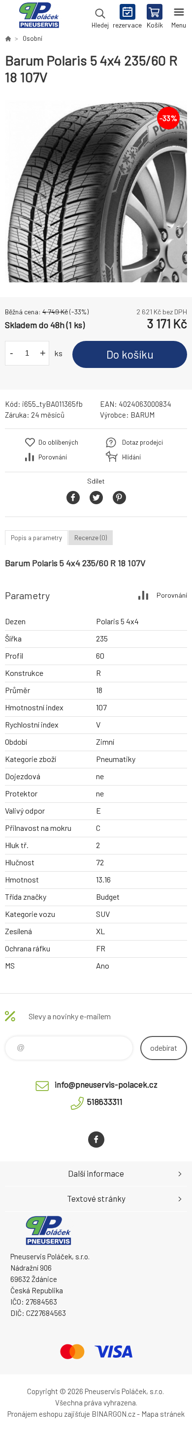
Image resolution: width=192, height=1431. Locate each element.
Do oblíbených (58, 442)
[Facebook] (96, 1139)
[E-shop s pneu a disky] (8, 38)
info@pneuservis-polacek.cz (106, 1084)
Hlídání (131, 457)
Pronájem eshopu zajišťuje (48, 1413)
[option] (96, 191)
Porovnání (52, 457)
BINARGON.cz (113, 1413)
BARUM (142, 414)
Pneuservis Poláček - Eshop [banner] (38, 17)
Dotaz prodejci (142, 442)
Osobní (32, 38)
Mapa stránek (163, 1413)
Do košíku (130, 354)
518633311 (105, 1101)
